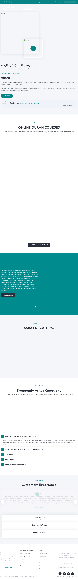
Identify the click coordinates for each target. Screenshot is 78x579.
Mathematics (42, 556)
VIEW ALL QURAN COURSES (39, 245)
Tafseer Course (39, 237)
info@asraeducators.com (44, 2)
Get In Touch (69, 1)
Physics (41, 569)
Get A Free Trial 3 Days (11, 570)
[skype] (68, 573)
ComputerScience (44, 559)
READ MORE (7, 95)
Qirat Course (23, 559)
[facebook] (60, 573)
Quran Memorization (13, 201)
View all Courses (8, 295)
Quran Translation (24, 562)
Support (68, 576)
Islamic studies (23, 566)
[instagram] (72, 573)
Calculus (41, 550)
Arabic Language (39, 166)
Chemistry (41, 566)
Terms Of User (60, 576)
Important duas (39, 201)
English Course (43, 553)
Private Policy (74, 576)
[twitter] (64, 573)
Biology (41, 562)
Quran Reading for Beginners (13, 165)
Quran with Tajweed (13, 237)
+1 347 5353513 (27, 9)
